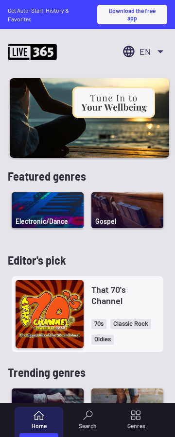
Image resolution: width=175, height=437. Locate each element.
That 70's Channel (108, 295)
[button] (98, 324)
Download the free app (132, 14)
